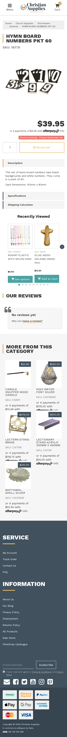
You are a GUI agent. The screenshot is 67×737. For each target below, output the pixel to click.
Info (62, 131)
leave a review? (33, 321)
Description (15, 163)
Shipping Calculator (20, 204)
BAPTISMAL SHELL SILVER (15, 491)
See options (22, 279)
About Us (8, 599)
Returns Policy (11, 625)
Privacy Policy (11, 612)
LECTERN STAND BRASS (17, 441)
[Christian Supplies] (33, 7)
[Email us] (7, 681)
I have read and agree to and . (35, 673)
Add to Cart (49, 278)
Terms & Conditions (41, 672)
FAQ (5, 572)
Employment (10, 618)
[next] (62, 246)
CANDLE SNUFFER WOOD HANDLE (16, 392)
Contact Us (9, 565)
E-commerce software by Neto (18, 728)
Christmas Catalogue (15, 644)
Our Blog (8, 605)
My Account (10, 552)
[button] (12, 227)
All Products (10, 631)
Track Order (10, 559)
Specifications (17, 195)
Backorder (43, 147)
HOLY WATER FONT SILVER (45, 390)
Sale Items (9, 637)
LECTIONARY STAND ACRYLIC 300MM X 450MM (48, 442)
